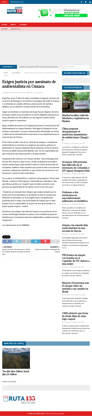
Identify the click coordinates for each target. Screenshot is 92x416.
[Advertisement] (46, 48)
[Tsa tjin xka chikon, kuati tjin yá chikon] (16, 358)
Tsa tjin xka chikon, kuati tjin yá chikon (15, 373)
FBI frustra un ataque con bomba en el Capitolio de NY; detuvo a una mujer (76, 259)
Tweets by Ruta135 (9, 381)
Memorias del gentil (17, 2)
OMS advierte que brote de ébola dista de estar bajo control (75, 316)
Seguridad (39, 92)
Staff (30, 92)
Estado (4, 25)
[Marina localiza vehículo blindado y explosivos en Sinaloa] (76, 102)
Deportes (5, 29)
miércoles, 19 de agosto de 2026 (75, 295)
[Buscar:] (78, 66)
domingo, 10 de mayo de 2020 (15, 92)
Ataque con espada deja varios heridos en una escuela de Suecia (75, 228)
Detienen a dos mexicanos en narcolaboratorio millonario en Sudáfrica (75, 197)
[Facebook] (81, 2)
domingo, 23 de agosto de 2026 (74, 143)
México (13, 25)
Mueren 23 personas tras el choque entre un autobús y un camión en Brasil (75, 287)
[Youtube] (90, 2)
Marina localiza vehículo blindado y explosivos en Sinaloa (75, 118)
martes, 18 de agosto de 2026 (74, 322)
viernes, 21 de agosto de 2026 (74, 234)
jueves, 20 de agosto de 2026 (74, 267)
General (4, 2)
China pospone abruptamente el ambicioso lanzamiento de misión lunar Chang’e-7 (75, 134)
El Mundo (23, 25)
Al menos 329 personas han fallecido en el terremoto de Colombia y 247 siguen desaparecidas (76, 166)
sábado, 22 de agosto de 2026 (74, 174)
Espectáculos (15, 29)
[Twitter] (86, 2)
